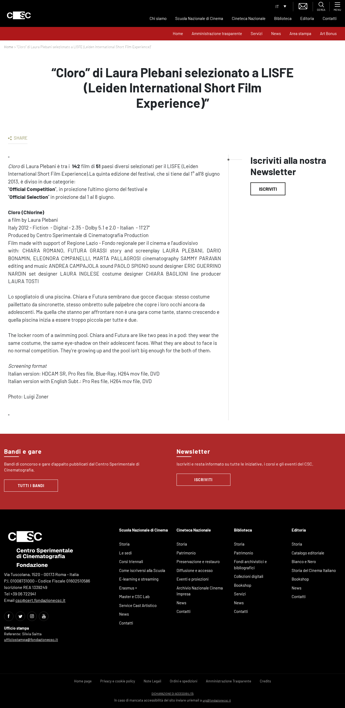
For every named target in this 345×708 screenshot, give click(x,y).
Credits (265, 681)
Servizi (257, 33)
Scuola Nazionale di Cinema (199, 18)
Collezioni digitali (248, 576)
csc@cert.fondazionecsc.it (40, 600)
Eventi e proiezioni (193, 579)
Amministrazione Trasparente (228, 681)
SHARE (20, 137)
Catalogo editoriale (308, 552)
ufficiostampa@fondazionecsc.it (31, 639)
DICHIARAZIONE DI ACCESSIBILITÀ (172, 693)
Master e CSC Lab (134, 596)
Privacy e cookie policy (117, 681)
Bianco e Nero (304, 561)
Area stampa (300, 33)
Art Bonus (328, 33)
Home (178, 33)
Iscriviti (268, 189)
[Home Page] (19, 15)
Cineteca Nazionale (248, 18)
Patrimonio (186, 552)
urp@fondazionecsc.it (217, 700)
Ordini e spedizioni (183, 681)
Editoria (307, 18)
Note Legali (152, 681)
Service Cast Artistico (138, 605)
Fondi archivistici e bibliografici (250, 564)
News (276, 33)
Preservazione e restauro (198, 561)
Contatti (330, 18)
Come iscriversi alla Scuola (142, 570)
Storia (124, 544)
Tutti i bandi (31, 485)
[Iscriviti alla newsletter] (303, 5)
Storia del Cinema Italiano (314, 570)
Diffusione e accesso (195, 570)
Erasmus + (128, 587)
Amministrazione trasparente (217, 33)
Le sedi (125, 552)
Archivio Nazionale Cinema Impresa (200, 590)
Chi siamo (158, 18)
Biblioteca (283, 18)
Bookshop (242, 585)
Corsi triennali (131, 561)
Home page (83, 681)
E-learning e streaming (138, 579)
